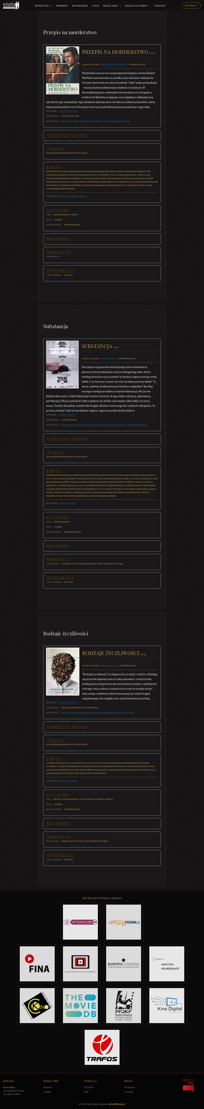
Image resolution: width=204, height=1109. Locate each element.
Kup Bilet (191, 5)
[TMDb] (80, 1005)
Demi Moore (67, 425)
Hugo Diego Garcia (116, 425)
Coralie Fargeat (67, 415)
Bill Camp (125, 121)
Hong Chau (129, 712)
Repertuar (42, 5)
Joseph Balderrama (137, 425)
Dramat (104, 64)
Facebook (130, 1087)
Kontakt (160, 5)
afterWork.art (117, 1104)
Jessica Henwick (112, 121)
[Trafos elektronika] (102, 1047)
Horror (113, 358)
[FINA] (37, 963)
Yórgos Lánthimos (68, 702)
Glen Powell (67, 121)
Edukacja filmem (136, 5)
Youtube (129, 1092)
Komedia (113, 64)
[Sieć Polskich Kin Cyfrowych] (37, 1005)
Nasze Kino (110, 5)
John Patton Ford (68, 111)
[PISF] (80, 963)
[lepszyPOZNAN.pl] (123, 922)
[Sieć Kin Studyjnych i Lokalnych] (166, 963)
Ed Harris (98, 121)
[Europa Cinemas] (123, 963)
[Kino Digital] (166, 1005)
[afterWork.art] (80, 922)
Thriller (123, 64)
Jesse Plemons (81, 712)
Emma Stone (67, 712)
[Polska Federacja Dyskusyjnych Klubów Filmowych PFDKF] (123, 1005)
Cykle (95, 5)
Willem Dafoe (95, 712)
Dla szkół (89, 1087)
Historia (48, 1087)
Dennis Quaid (99, 425)
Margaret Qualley (83, 121)
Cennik (47, 1092)
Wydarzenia (80, 5)
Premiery (62, 5)
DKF (86, 1092)
